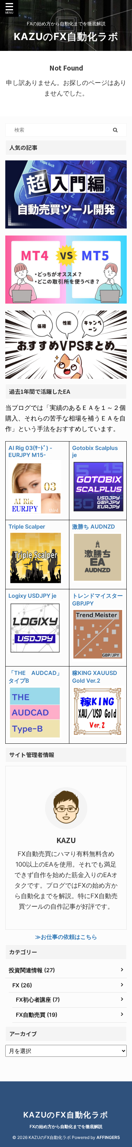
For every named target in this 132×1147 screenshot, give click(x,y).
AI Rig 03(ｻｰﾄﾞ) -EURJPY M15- (30, 451)
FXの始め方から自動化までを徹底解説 (66, 1126)
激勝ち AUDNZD (93, 526)
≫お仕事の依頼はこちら (66, 936)
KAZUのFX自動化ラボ (66, 36)
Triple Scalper (26, 526)
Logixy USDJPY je (32, 595)
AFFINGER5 (108, 1137)
